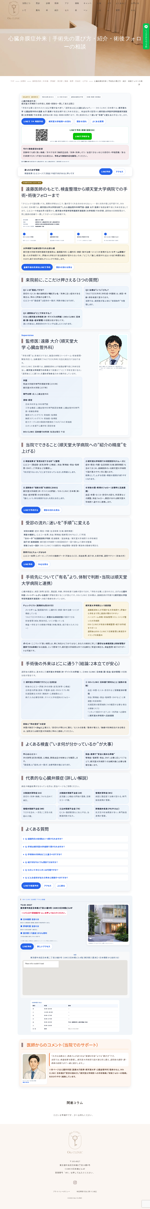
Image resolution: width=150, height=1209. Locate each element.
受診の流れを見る (64, 267)
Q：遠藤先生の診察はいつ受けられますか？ (44, 838)
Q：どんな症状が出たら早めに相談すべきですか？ (46, 877)
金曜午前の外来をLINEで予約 (37, 267)
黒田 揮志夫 (26, 1082)
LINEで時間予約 (33, 121)
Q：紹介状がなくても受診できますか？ (41, 862)
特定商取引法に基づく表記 (87, 1191)
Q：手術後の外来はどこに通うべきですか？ (43, 854)
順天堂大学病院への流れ (60, 121)
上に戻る (61, 885)
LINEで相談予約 (31, 885)
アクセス (119, 171)
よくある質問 (98, 121)
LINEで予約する (82, 136)
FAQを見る (43, 564)
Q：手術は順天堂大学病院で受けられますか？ (45, 846)
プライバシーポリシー (61, 1191)
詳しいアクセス (43, 946)
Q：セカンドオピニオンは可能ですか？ (41, 869)
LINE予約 (105, 171)
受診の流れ (82, 121)
